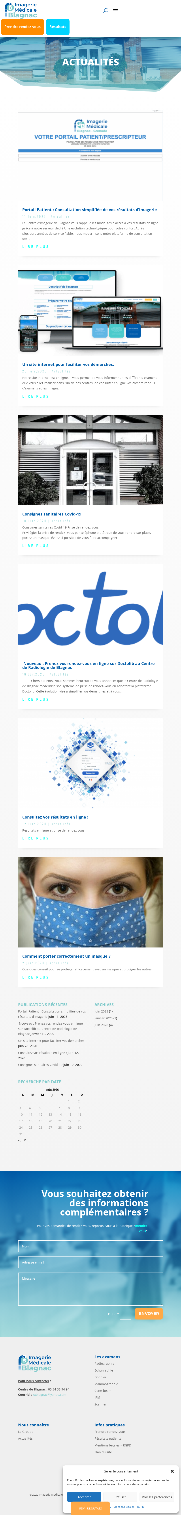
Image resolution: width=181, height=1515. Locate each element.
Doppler (100, 1377)
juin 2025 (101, 1011)
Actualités (60, 216)
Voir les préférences (157, 1497)
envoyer (149, 1313)
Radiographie (104, 1363)
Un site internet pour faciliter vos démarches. (68, 364)
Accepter (84, 1497)
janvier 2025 (103, 1018)
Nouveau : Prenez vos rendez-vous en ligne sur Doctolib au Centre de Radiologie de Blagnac (88, 665)
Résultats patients (107, 1438)
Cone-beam (102, 1390)
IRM (97, 1397)
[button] (172, 1471)
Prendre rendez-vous (110, 1431)
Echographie (103, 1370)
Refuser (120, 1497)
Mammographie (106, 1384)
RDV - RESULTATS (90, 1508)
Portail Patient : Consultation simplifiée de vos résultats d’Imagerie (89, 209)
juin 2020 (101, 1025)
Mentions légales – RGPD (128, 1507)
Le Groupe (25, 1431)
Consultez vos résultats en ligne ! (55, 817)
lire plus (35, 246)
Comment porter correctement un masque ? (66, 956)
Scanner (100, 1404)
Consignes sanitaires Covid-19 (51, 514)
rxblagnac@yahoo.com (49, 1394)
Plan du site (103, 1452)
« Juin (22, 1140)
